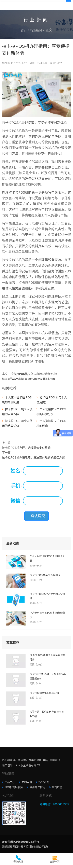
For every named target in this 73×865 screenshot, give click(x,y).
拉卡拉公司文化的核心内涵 (44, 693)
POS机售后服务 (13, 787)
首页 (24, 30)
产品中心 (9, 782)
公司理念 (57, 787)
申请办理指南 (37, 787)
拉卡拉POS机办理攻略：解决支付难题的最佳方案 (33, 457)
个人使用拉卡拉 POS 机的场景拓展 (47, 558)
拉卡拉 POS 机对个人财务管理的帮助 (47, 657)
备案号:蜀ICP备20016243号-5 (21, 841)
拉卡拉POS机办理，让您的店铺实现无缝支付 (48, 676)
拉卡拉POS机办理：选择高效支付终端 (26, 447)
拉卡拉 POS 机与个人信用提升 (46, 575)
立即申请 (26, 782)
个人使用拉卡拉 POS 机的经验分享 (47, 615)
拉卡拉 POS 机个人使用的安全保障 (47, 596)
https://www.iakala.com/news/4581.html (28, 378)
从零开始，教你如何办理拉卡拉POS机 (47, 714)
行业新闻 (36, 30)
